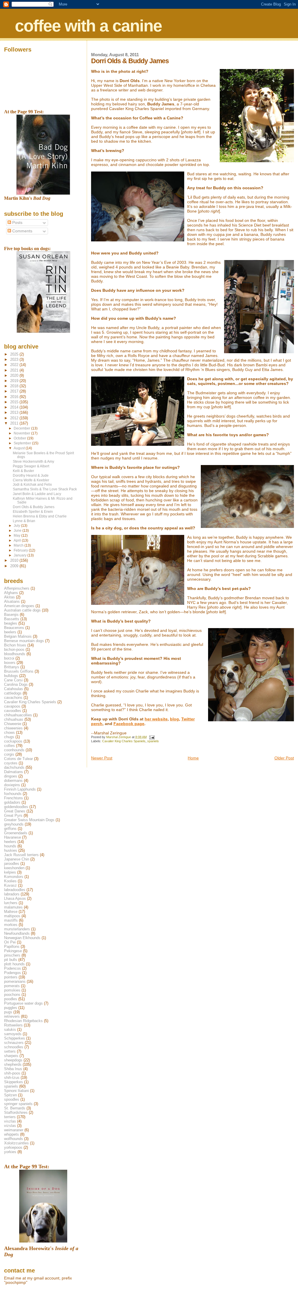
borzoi (9, 658)
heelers (10, 842)
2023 (14, 359)
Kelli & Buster (23, 471)
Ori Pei (10, 942)
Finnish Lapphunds (20, 789)
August (20, 448)
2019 (14, 381)
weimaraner (13, 1130)
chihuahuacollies (18, 715)
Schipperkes (14, 1038)
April (18, 540)
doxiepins (12, 785)
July (17, 526)
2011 (14, 423)
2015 (14, 402)
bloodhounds (14, 654)
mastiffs (11, 920)
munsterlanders (17, 929)
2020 (14, 375)
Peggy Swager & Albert (31, 466)
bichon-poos (14, 649)
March (19, 545)
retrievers (12, 1016)
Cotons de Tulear (18, 759)
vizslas (10, 1125)
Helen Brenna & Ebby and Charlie (40, 516)
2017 (14, 391)
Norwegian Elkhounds (22, 938)
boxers (9, 662)
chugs (9, 737)
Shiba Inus (13, 1069)
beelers (10, 632)
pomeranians (15, 981)
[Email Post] (151, 737)
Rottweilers (13, 1025)
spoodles (11, 1099)
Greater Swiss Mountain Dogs (29, 820)
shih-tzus (11, 1077)
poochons (12, 994)
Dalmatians (13, 772)
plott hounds (14, 964)
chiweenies (13, 728)
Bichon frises (15, 645)
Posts (16, 222)
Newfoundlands (17, 933)
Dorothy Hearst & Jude (31, 475)
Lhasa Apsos (15, 898)
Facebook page (128, 723)
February (21, 550)
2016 (14, 397)
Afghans (11, 593)
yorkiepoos (13, 1147)
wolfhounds (13, 1139)
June (18, 531)
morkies (10, 924)
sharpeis (11, 1056)
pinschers (12, 955)
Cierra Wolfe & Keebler (31, 480)
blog (174, 719)
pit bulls (10, 959)
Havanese (12, 837)
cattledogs (13, 693)
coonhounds (14, 750)
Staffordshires (16, 1112)
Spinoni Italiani (16, 1090)
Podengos (12, 973)
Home (193, 758)
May (17, 535)
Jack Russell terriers (21, 855)
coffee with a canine (88, 25)
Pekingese (13, 951)
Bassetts (11, 619)
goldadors (12, 802)
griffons (10, 828)
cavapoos (12, 706)
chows (9, 732)
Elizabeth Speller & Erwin (33, 511)
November (22, 433)
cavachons (13, 697)
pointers (10, 977)
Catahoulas (13, 689)
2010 (14, 560)
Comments (21, 231)
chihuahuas (13, 719)
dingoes (10, 776)
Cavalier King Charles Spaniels (124, 741)
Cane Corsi (13, 680)
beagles (10, 623)
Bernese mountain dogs (24, 641)
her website (156, 719)
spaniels (153, 741)
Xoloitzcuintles (16, 1143)
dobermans (13, 780)
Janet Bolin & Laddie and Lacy (37, 494)
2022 (14, 365)
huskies (10, 850)
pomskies (12, 990)
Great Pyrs (13, 815)
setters (10, 1051)
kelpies (10, 872)
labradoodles (14, 890)
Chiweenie (12, 724)
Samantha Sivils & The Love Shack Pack (45, 489)
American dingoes (19, 606)
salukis (10, 1029)
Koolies (10, 881)
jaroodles (11, 863)
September (23, 443)
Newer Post (101, 758)
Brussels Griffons (18, 671)
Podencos (12, 968)
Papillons (11, 946)
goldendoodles (16, 807)
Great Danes (14, 811)
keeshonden (14, 868)
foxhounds (13, 793)
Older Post (284, 758)
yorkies (10, 1152)
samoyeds (13, 1034)
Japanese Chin (16, 859)
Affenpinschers (16, 588)
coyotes (10, 763)
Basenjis (11, 614)
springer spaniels (18, 1104)
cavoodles (12, 710)
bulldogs (11, 676)
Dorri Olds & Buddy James (33, 507)
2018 (14, 386)
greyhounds (14, 824)
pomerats (12, 986)
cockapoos (13, 741)
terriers (10, 1117)
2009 (14, 566)
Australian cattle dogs (22, 610)
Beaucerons (14, 627)
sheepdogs (13, 1060)
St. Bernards (14, 1108)
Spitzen (10, 1095)
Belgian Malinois (18, 636)
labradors (11, 894)
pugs (8, 1012)
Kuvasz (10, 885)
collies (9, 745)
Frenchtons (13, 798)
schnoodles (13, 1047)
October (20, 438)
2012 (14, 418)
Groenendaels (15, 833)
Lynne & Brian (24, 521)
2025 (14, 354)
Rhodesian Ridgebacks (23, 1021)
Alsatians (12, 601)
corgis (9, 754)
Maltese (10, 911)
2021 (14, 370)
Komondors (13, 876)
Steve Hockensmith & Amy (33, 461)
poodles (10, 999)
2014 (14, 407)
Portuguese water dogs (23, 1003)
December (22, 428)
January (20, 555)
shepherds (13, 1064)
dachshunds (14, 767)
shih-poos (12, 1073)
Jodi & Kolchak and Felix (32, 484)
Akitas (9, 597)
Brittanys (11, 667)
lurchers (10, 903)
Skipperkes (13, 1082)
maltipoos (12, 916)
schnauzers (14, 1042)
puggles (10, 1007)
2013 (14, 412)
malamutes (13, 907)
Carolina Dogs (16, 684)
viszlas (10, 1121)
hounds (10, 846)
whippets (11, 1134)
